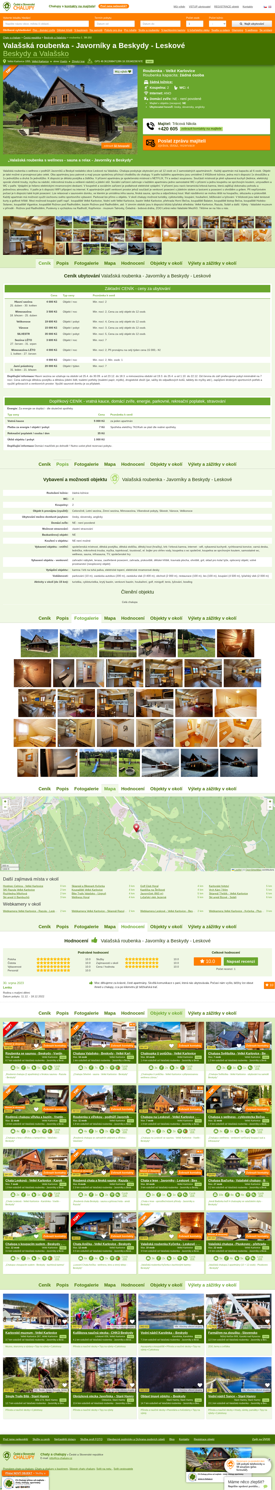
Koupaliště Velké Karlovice (87, 889)
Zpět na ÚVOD (261, 1439)
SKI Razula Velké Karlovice (19, 889)
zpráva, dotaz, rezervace (182, 142)
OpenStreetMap (253, 869)
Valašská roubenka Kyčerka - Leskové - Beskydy (175, 1244)
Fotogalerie (86, 263)
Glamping (237, 30)
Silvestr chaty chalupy (82, 1468)
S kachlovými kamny (173, 30)
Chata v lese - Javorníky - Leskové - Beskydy (172, 1180)
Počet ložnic (216, 17)
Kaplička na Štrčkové (152, 889)
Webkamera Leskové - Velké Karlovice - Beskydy (168, 911)
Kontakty (248, 6)
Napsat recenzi (241, 961)
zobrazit (116, 145)
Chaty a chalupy (12, 37)
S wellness (251, 30)
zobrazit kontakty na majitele (201, 128)
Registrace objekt (204, 1439)
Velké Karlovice (40, 61)
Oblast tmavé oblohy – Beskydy (163, 1396)
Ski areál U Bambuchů (16, 897)
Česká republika (32, 37)
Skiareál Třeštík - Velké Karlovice (228, 893)
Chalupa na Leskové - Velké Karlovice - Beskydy (175, 1117)
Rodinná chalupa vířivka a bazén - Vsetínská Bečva (41, 1117)
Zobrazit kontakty (54, 1045)
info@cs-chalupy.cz (60, 1458)
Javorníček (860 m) (151, 893)
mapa (149, 61)
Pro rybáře (130, 30)
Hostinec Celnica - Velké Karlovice (23, 885)
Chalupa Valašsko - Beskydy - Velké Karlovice (105, 1053)
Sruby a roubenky (148, 30)
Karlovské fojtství (219, 885)
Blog (172, 1439)
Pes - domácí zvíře (44, 30)
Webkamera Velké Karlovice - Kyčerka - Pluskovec (237, 911)
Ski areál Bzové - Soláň (222, 897)
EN (269, 7)
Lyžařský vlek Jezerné (153, 897)
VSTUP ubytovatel (199, 6)
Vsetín (63, 61)
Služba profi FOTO (91, 1439)
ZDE (57, 1068)
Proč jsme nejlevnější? (113, 6)
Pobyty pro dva (113, 30)
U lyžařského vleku (198, 30)
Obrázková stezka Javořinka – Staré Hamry (103, 1396)
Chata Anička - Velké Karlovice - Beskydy (102, 1244)
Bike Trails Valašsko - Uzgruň (89, 893)
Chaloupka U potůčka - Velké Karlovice (168, 1053)
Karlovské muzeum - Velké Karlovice (31, 1332)
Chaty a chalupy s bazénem (51, 1468)
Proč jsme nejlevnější (15, 1439)
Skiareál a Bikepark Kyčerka (88, 885)
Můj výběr (179, 6)
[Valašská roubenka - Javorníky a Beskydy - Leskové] (39, 643)
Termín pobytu (102, 17)
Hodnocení (133, 263)
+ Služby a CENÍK (25, 1474)
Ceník (45, 263)
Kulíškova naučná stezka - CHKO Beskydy (103, 1332)
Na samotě (96, 30)
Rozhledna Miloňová (15, 893)
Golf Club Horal (149, 885)
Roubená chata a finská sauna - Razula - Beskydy (108, 1180)
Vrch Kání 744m (218, 889)
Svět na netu (104, 1468)
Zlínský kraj (78, 61)
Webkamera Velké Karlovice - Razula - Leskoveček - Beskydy (31, 911)
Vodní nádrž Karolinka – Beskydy (164, 1332)
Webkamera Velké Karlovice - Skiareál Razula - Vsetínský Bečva (99, 911)
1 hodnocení (129, 1028)
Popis (62, 263)
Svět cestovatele (123, 1468)
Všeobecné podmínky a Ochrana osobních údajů (136, 1439)
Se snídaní (265, 30)
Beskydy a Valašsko (55, 37)
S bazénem (81, 30)
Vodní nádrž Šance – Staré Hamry (232, 1396)
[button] (137, 829)
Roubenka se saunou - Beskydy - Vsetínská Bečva (41, 1053)
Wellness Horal (80, 897)
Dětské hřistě (64, 30)
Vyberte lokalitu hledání (16, 17)
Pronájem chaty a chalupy (18, 1468)
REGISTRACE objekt (226, 6)
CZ (265, 7)
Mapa (110, 263)
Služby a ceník (41, 1439)
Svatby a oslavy (220, 30)
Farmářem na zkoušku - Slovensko (232, 1332)
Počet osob (192, 17)
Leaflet (238, 869)
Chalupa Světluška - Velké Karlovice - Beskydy (241, 1053)
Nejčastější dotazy (65, 1439)
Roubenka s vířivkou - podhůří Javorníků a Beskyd (109, 1117)
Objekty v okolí (166, 263)
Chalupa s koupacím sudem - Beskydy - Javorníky (41, 1244)
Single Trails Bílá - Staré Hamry (27, 1396)
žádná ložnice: (161, 82)
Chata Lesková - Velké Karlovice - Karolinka (36, 1180)
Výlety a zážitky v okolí (212, 263)
